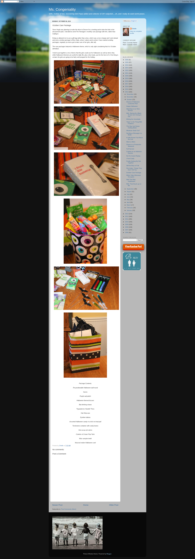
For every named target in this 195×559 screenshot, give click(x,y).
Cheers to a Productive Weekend (133, 145)
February (130, 207)
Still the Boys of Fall (132, 165)
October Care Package (133, 172)
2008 (127, 227)
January (129, 210)
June (128, 197)
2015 (127, 89)
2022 (127, 70)
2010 (127, 222)
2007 (127, 230)
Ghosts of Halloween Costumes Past (133, 102)
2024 (127, 65)
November (130, 97)
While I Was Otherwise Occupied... (133, 176)
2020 (127, 76)
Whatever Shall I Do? (133, 130)
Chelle (134, 28)
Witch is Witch (130, 142)
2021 (127, 73)
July (128, 194)
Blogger (109, 554)
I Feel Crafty (130, 158)
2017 (127, 84)
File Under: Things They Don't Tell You (134, 169)
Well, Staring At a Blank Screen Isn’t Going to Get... (133, 115)
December (130, 94)
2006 (127, 232)
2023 (127, 68)
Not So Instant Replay (133, 156)
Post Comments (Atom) (68, 509)
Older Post (113, 505)
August (129, 191)
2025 (127, 62)
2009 (127, 224)
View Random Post (133, 246)
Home (85, 505)
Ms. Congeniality (62, 9)
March (129, 205)
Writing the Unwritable (133, 119)
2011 (127, 219)
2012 (127, 216)
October (129, 99)
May (128, 199)
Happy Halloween (132, 106)
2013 (127, 214)
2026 (127, 59)
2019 (127, 78)
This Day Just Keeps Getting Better (133, 127)
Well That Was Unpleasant (131, 180)
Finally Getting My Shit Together (133, 162)
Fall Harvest (130, 149)
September (130, 189)
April (128, 202)
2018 (127, 81)
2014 (127, 92)
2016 (127, 86)
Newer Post (57, 505)
